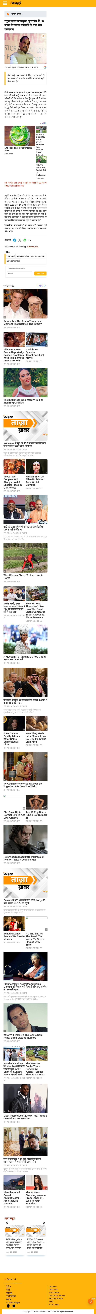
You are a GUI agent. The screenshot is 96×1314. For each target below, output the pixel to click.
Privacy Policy (56, 1298)
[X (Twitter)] (43, 49)
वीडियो (9, 1293)
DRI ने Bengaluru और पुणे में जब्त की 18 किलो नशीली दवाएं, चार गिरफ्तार (14, 1243)
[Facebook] (43, 44)
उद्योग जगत (16, 14)
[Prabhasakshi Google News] (45, 67)
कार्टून (8, 1299)
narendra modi (13, 261)
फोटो (8, 1290)
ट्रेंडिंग (8, 1286)
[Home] (7, 14)
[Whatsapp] (25, 241)
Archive (52, 1286)
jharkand (10, 256)
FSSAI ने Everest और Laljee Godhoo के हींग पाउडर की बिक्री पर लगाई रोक (35, 1243)
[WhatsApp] (43, 54)
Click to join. (32, 247)
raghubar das (22, 256)
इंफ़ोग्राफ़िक (11, 1296)
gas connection (38, 256)
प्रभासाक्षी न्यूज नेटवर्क (12, 67)
